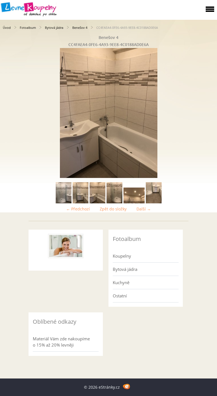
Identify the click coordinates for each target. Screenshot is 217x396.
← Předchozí (78, 209)
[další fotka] (207, 113)
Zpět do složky (113, 209)
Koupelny (122, 256)
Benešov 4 (79, 27)
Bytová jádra (54, 27)
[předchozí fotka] (9, 113)
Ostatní (120, 296)
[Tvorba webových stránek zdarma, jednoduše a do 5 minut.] (126, 386)
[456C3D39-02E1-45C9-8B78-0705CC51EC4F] (63, 201)
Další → (143, 209)
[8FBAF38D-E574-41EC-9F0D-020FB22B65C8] (134, 201)
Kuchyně (121, 282)
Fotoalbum (28, 27)
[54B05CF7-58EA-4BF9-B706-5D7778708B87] (154, 201)
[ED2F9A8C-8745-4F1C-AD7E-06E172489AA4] (114, 201)
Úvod (7, 27)
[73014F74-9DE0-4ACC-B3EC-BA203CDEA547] (80, 201)
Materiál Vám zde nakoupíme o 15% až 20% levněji (61, 342)
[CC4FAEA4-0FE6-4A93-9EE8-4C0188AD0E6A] (97, 201)
